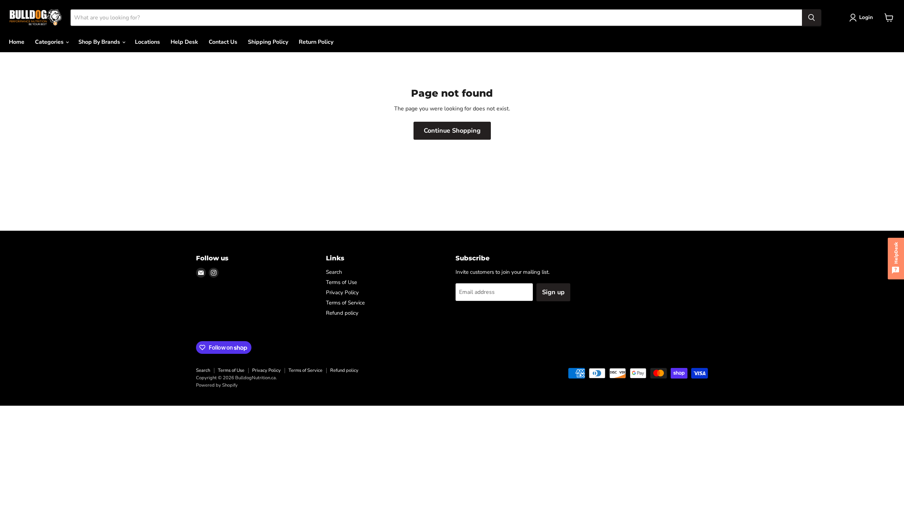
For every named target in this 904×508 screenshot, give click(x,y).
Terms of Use (341, 282)
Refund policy (342, 312)
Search (334, 272)
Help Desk (184, 42)
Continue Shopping (452, 130)
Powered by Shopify (217, 385)
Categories (50, 42)
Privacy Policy (342, 292)
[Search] (811, 18)
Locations (147, 42)
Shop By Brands (99, 42)
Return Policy (316, 42)
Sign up (553, 292)
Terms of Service (345, 302)
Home (16, 42)
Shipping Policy (268, 42)
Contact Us (223, 42)
